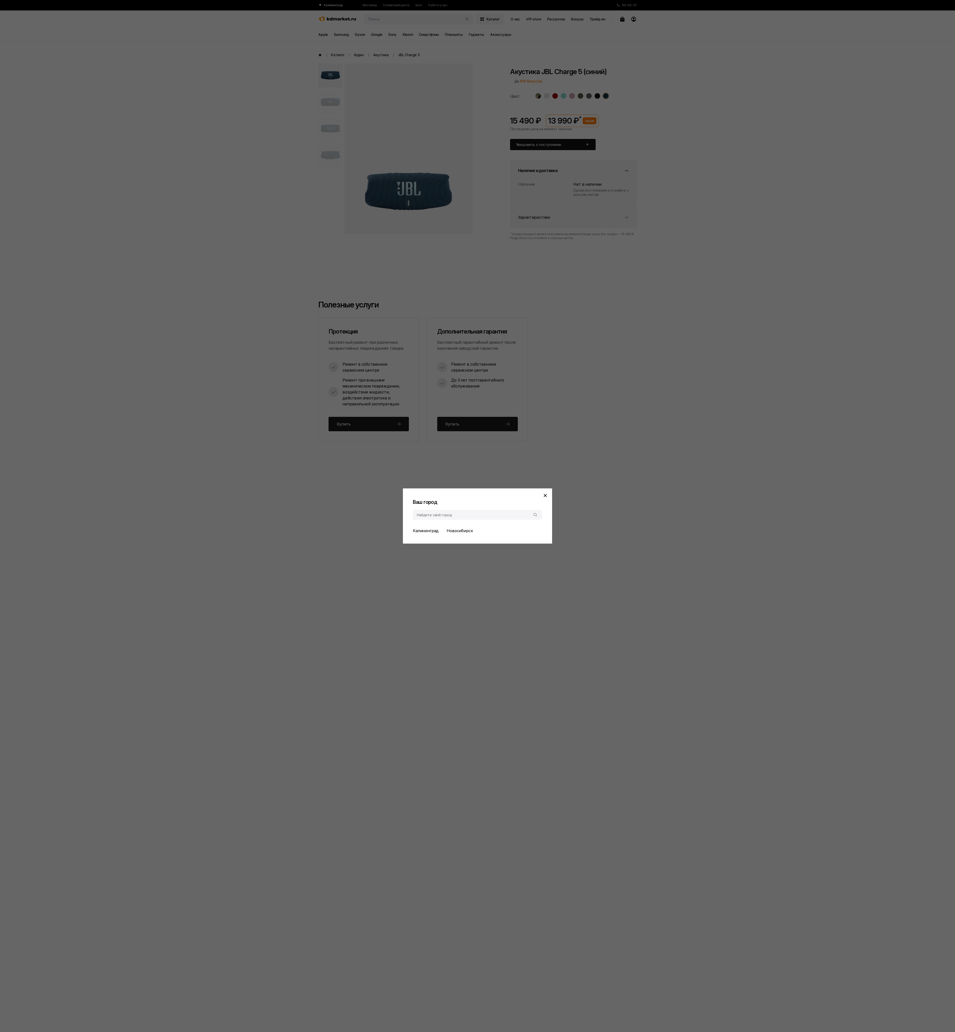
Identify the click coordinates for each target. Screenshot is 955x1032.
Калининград (426, 530)
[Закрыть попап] (545, 495)
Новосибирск (460, 530)
